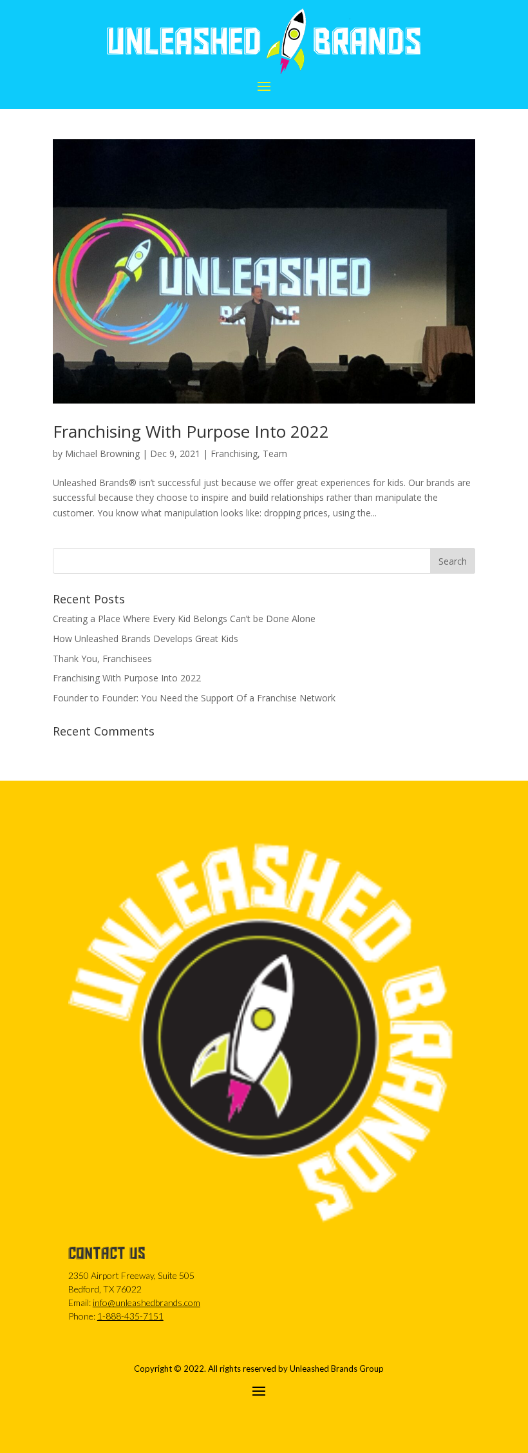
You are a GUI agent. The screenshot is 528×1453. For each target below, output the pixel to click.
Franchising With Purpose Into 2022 (191, 431)
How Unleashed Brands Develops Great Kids (145, 638)
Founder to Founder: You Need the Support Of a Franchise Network (194, 698)
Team (275, 453)
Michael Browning (102, 453)
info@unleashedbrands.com (146, 1302)
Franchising (234, 453)
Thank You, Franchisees (102, 658)
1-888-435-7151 (130, 1316)
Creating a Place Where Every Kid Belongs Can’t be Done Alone (184, 618)
